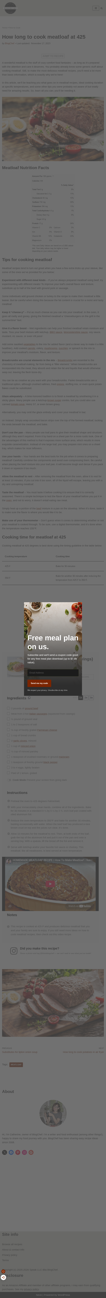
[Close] (78, 606)
